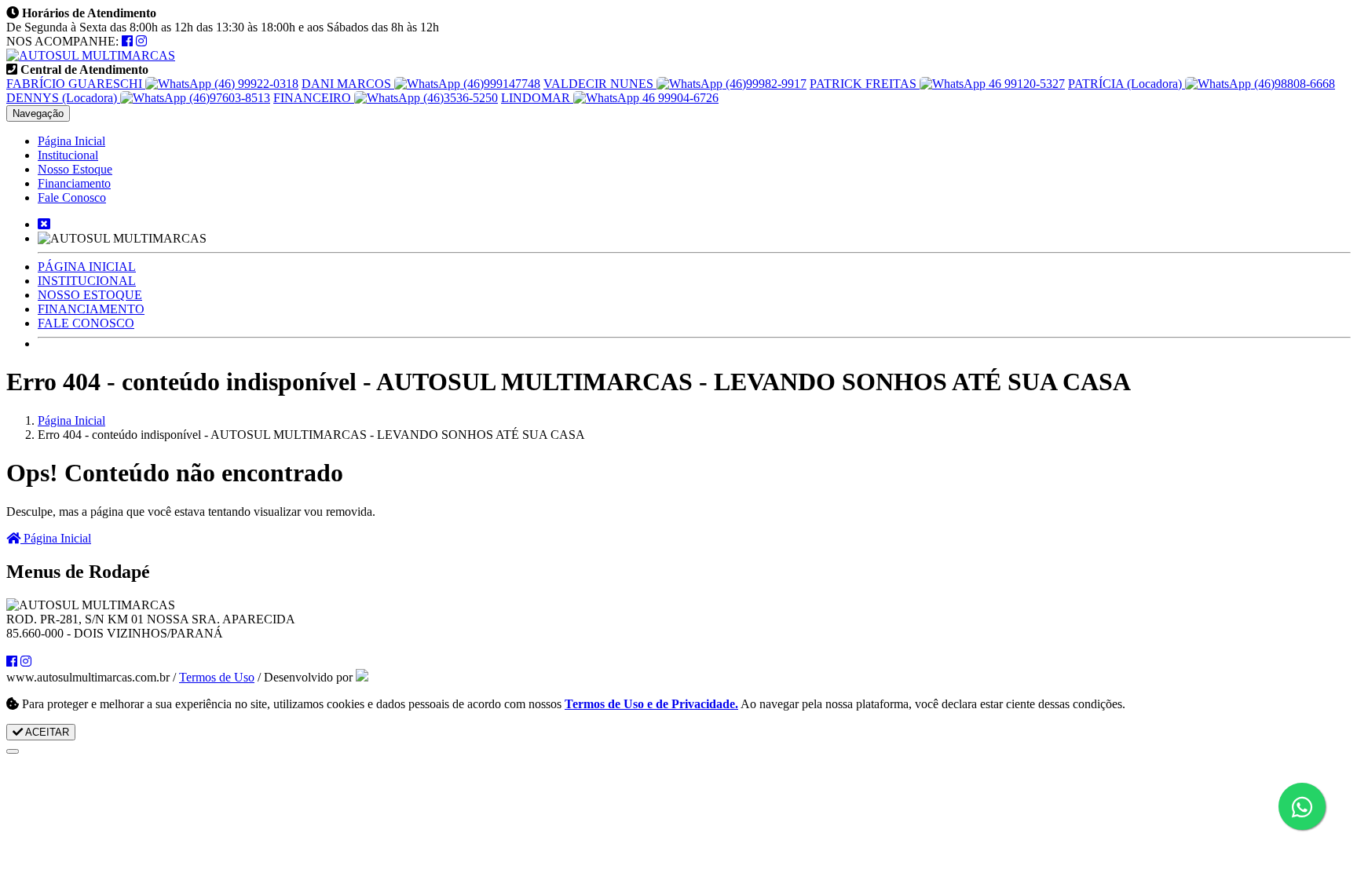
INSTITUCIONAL (87, 280)
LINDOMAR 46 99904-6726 (610, 97)
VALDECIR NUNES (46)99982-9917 (675, 83)
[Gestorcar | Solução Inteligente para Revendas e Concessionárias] (362, 677)
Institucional (68, 155)
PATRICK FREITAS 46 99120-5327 (937, 83)
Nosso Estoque (75, 169)
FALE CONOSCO (86, 323)
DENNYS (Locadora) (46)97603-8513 (138, 97)
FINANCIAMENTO (91, 309)
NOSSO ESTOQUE (90, 294)
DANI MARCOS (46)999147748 (421, 83)
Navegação (38, 113)
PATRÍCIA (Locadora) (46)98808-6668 (1201, 83)
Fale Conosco (72, 197)
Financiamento (74, 183)
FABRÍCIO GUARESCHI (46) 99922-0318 (152, 83)
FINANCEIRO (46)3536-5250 (385, 97)
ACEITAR (46, 732)
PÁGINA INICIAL (87, 266)
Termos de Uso (216, 677)
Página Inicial (71, 141)
